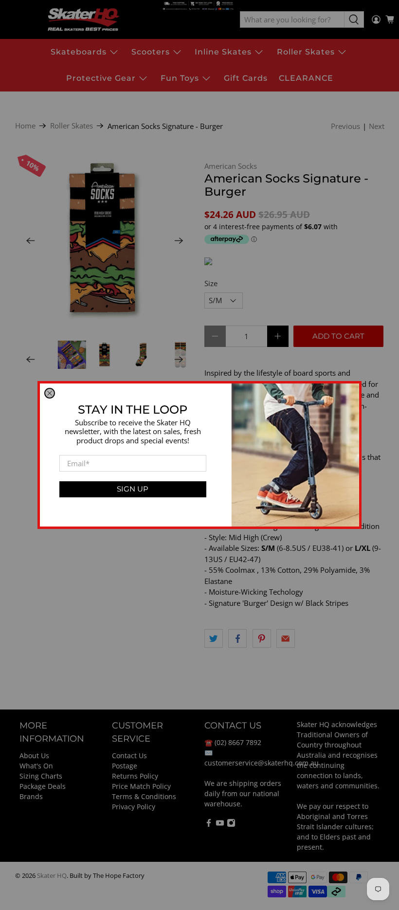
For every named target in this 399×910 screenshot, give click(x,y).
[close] (49, 393)
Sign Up (132, 488)
